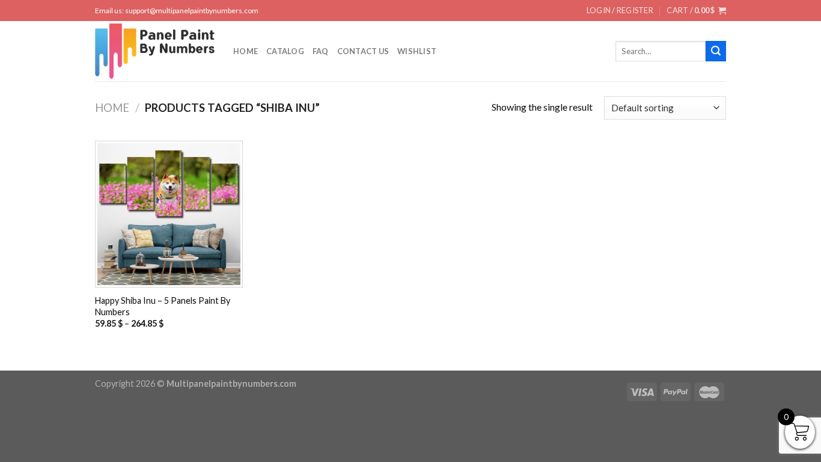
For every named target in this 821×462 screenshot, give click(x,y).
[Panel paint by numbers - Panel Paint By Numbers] (155, 51)
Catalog (285, 51)
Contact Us (363, 51)
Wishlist (416, 51)
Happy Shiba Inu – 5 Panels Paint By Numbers (162, 306)
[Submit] (716, 51)
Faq (321, 51)
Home (245, 51)
